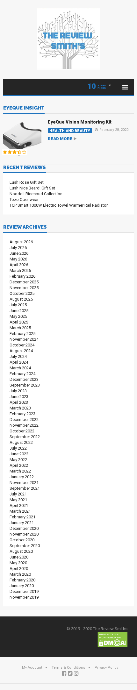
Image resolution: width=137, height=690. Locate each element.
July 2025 (18, 304)
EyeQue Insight (24, 108)
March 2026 (20, 270)
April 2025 (19, 322)
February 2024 (22, 373)
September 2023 (25, 385)
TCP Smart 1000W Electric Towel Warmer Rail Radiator (59, 205)
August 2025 (21, 299)
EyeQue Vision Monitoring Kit (80, 121)
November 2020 (24, 534)
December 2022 (24, 419)
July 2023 (18, 390)
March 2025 (20, 327)
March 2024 (20, 368)
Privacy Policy (106, 667)
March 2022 (20, 471)
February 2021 (22, 517)
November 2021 (24, 482)
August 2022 (21, 442)
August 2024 (21, 350)
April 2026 (19, 264)
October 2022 (22, 431)
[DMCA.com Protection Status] (112, 639)
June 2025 (19, 310)
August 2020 (21, 551)
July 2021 (18, 494)
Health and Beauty (69, 131)
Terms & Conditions (68, 667)
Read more (60, 139)
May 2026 (18, 259)
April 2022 (19, 465)
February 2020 (22, 580)
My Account (32, 667)
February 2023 (22, 413)
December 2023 (24, 379)
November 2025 (24, 287)
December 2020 (24, 528)
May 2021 (18, 499)
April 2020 (19, 568)
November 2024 (24, 339)
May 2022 (18, 459)
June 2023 (19, 396)
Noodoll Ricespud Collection (36, 193)
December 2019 (24, 591)
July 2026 (18, 247)
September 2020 (25, 545)
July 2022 (18, 448)
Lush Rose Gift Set (27, 182)
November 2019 (24, 597)
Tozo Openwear (24, 199)
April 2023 (19, 402)
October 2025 (22, 293)
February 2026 (22, 276)
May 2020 (18, 562)
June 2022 (19, 454)
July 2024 (18, 356)
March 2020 (20, 574)
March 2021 (20, 511)
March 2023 (20, 408)
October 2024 (22, 345)
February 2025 (22, 333)
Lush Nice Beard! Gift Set (32, 188)
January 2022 (22, 476)
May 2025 (18, 316)
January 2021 (22, 522)
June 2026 (19, 253)
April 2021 (19, 505)
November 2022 (24, 425)
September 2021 (25, 488)
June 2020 (19, 557)
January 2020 (22, 585)
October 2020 (22, 539)
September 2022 (25, 436)
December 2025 (24, 282)
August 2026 (21, 241)
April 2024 (19, 362)
